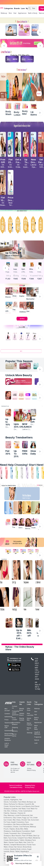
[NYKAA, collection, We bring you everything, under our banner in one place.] (22, 542)
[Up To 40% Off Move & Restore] (22, 249)
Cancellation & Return (16, 723)
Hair (35, 714)
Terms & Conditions (15, 785)
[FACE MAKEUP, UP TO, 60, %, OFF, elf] (3, 224)
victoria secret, (15, 806)
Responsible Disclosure (9, 734)
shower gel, (25, 820)
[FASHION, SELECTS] (9, 622)
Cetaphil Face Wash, (24, 838)
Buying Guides (21, 719)
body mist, (20, 829)
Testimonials (9, 723)
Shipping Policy (30, 785)
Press (6, 720)
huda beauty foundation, (21, 831)
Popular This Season (18, 361)
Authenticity (8, 716)
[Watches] (4, 599)
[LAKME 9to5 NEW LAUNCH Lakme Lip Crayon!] (26, 415)
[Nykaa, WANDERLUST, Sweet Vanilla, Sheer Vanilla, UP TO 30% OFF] (30, 551)
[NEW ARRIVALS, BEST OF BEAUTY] (41, 224)
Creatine (15, 272)
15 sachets (32, 276)
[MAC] (30, 305)
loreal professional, (22, 815)
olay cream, (17, 818)
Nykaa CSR (7, 726)
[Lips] (1, 472)
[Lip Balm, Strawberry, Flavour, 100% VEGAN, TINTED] (6, 472)
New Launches (30, 714)
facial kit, (28, 804)
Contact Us (14, 707)
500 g (8, 276)
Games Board (21, 714)
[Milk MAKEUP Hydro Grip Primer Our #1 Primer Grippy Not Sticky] (18, 144)
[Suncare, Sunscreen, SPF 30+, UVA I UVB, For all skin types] (43, 472)
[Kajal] (22, 472)
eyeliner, (15, 809)
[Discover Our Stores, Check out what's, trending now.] (8, 395)
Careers (7, 713)
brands (17, 8)
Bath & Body (36, 718)
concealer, (13, 802)
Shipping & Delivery (15, 729)
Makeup (37, 708)
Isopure (15, 269)
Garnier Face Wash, (15, 842)
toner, (20, 811)
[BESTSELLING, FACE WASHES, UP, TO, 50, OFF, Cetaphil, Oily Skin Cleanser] (11, 224)
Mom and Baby (36, 727)
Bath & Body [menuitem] (32, 13)
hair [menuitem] (14, 13)
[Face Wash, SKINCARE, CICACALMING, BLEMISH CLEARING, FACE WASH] (17, 472)
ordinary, (14, 811)
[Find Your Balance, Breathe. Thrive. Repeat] (27, 494)
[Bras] (4, 572)
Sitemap (29, 733)
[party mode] (22, 20)
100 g (24, 276)
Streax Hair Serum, (15, 847)
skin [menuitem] (10, 13)
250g (17, 276)
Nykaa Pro (29, 729)
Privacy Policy (29, 787)
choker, (16, 827)
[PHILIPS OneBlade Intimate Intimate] (18, 415)
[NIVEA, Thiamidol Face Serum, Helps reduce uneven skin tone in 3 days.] (21, 336)
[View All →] (22, 352)
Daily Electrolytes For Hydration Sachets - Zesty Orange (31, 272)
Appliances (38, 722)
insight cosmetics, (17, 822)
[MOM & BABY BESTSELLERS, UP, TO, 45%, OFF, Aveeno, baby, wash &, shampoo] (18, 224)
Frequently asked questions (15, 713)
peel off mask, (27, 836)
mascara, (11, 815)
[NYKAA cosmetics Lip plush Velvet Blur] (26, 144)
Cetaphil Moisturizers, (18, 845)
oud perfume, (24, 827)
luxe (23, 8)
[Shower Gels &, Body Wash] (37, 472)
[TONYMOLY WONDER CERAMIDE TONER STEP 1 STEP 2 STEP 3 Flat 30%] (8, 444)
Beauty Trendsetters (19, 437)
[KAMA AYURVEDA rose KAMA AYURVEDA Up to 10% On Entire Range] (8, 412)
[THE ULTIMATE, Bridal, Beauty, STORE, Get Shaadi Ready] (21, 395)
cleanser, (13, 813)
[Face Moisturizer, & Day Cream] (32, 472)
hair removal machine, (21, 824)
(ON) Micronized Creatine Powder (24, 272)
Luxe (35, 743)
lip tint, (30, 818)
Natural (36, 740)
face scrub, (12, 838)
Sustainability (9, 730)
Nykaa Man (29, 719)
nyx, (19, 833)
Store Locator (14, 718)
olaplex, (12, 829)
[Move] (7, 508)
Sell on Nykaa (14, 735)
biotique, (30, 802)
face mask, (22, 802)
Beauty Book (21, 709)
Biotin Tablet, (15, 851)
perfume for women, (16, 804)
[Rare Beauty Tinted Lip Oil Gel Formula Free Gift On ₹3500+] (41, 144)
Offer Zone (28, 709)
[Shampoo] (11, 472)
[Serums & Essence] (27, 472)
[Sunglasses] (27, 572)
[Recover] (37, 508)
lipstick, (7, 800)
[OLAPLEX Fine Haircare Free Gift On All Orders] (3, 144)
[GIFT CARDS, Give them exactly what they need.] (18, 381)
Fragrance (37, 737)
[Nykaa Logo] (1, 8)
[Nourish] (17, 508)
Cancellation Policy (16, 787)
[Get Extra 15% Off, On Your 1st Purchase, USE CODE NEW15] (22, 43)
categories (8, 8)
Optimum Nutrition (23, 269)
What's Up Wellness (31, 269)
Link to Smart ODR (7, 745)
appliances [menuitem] (22, 13)
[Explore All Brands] (22, 320)
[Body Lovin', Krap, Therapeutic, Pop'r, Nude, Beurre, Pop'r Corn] (33, 106)
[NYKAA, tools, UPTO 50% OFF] (16, 551)
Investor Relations (8, 739)
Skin (35, 711)
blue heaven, (17, 836)
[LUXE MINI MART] (9, 291)
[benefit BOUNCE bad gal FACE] (25, 444)
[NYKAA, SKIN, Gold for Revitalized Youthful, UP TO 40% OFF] (8, 551)
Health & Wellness (37, 733)
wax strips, (17, 820)
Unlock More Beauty (18, 375)
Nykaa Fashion (29, 724)
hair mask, (22, 809)
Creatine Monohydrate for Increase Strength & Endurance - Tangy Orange (40, 272)
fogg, (24, 818)
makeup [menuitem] (4, 13)
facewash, (13, 833)
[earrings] (16, 572)
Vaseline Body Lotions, (18, 849)
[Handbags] (16, 599)
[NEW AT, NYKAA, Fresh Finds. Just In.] (28, 395)
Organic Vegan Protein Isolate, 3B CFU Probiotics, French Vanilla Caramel (8, 272)
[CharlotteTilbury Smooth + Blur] (3, 182)
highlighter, (14, 800)
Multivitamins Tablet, (16, 840)
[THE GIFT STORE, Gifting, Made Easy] (15, 395)
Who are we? (7, 709)
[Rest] (27, 508)
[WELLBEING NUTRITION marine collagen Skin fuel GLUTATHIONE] (33, 444)
